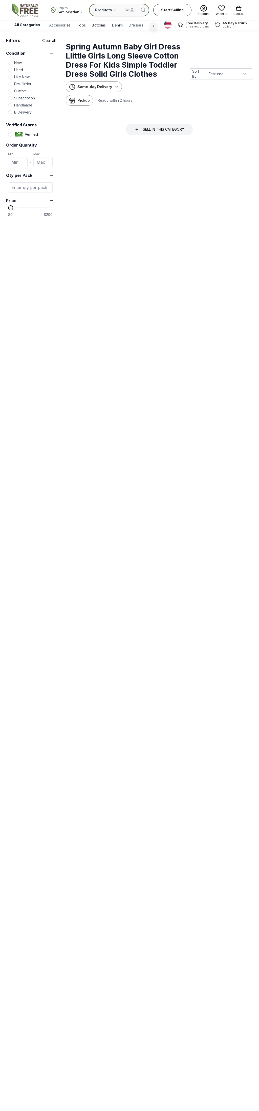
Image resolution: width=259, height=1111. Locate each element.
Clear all (49, 40)
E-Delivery (23, 112)
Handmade (23, 105)
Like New (22, 77)
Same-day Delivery (94, 87)
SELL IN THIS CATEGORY (163, 129)
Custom (20, 91)
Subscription (24, 98)
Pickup (83, 100)
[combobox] (228, 74)
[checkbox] (10, 63)
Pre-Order (22, 84)
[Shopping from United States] (168, 25)
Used (18, 70)
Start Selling (172, 10)
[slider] (10, 207)
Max (36, 154)
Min (10, 154)
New (18, 63)
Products (103, 10)
